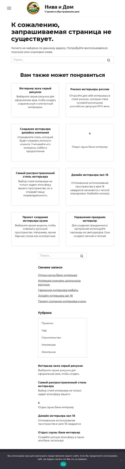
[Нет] (121, 460)
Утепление (49, 344)
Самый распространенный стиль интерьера (35, 175)
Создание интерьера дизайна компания (35, 130)
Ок (63, 464)
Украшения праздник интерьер (89, 219)
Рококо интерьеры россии (89, 89)
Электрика (49, 352)
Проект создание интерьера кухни (35, 219)
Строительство (51, 337)
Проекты (47, 323)
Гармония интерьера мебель (58, 290)
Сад (44, 330)
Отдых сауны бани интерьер (57, 275)
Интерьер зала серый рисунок (35, 90)
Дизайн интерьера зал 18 (89, 174)
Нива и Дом (59, 6)
